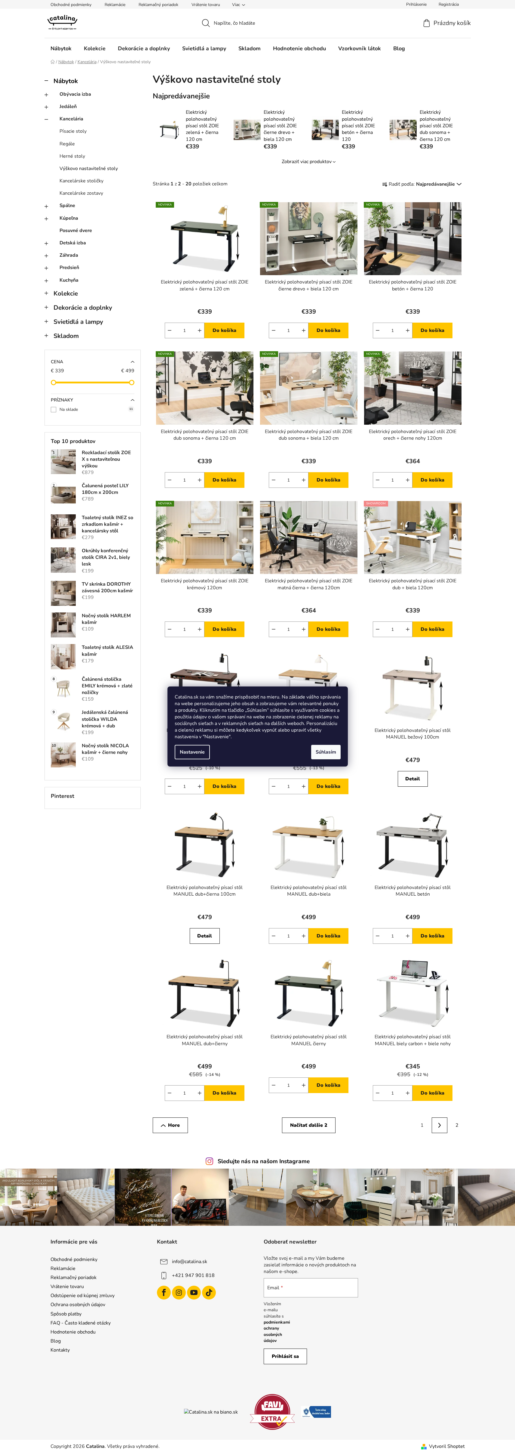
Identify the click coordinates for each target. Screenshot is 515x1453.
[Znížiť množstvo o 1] (169, 330)
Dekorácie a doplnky (83, 307)
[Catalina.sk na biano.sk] (211, 1411)
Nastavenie (192, 752)
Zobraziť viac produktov (307, 161)
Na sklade (96, 409)
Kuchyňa (69, 280)
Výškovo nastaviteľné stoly (89, 168)
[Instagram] (179, 1293)
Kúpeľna (69, 218)
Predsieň (69, 267)
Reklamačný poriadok (158, 5)
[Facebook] (164, 1293)
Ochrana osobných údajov (78, 1304)
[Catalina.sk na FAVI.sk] (272, 1411)
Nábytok (66, 81)
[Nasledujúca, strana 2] (439, 1125)
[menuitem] (61, 48)
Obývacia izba (75, 94)
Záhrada (69, 255)
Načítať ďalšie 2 (308, 1125)
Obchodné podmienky (71, 5)
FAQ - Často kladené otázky (81, 1323)
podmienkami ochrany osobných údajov (277, 1331)
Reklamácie (115, 5)
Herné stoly (72, 156)
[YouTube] (194, 1293)
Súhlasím (326, 752)
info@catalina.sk (189, 1261)
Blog (56, 1341)
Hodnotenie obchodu (73, 1332)
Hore (174, 1125)
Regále (67, 144)
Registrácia (449, 4)
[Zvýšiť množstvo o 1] (199, 330)
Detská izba (73, 243)
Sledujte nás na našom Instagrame (264, 1161)
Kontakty (60, 1350)
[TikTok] (209, 1293)
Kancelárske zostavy (81, 193)
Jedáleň (68, 106)
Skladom (66, 336)
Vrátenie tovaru (206, 5)
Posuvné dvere (76, 230)
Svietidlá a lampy (78, 322)
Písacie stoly (73, 131)
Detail (412, 779)
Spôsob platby (66, 1314)
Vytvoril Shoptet (447, 1446)
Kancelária (71, 119)
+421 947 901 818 (193, 1275)
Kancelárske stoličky (81, 181)
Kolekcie (66, 293)
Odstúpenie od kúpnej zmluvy (83, 1295)
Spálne (67, 205)
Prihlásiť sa (285, 1356)
